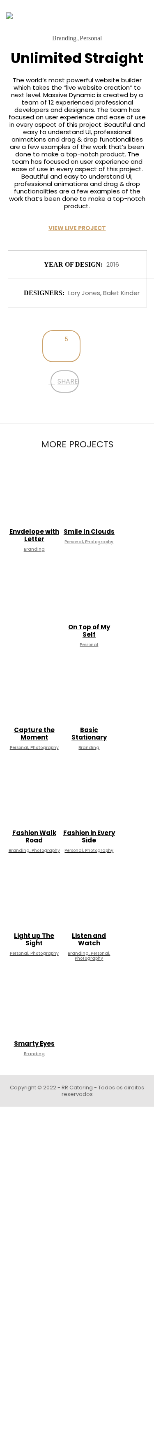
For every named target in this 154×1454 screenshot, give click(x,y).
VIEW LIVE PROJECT (77, 228)
